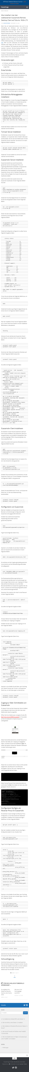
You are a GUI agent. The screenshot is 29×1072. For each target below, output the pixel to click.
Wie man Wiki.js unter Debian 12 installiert (13, 1022)
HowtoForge (5, 7)
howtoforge (6, 23)
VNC (2, 42)
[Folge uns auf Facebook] (27, 1005)
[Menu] (27, 7)
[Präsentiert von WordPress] (9, 1064)
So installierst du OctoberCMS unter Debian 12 (14, 1019)
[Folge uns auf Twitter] (24, 1005)
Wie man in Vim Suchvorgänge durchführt (18, 991)
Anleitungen (4, 11)
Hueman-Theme (23, 1064)
